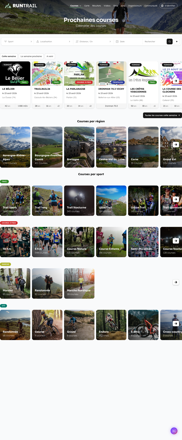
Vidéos (107, 5)
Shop (115, 5)
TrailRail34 (42, 88)
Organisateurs (135, 5)
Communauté (150, 5)
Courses (74, 5)
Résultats (96, 5)
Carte (86, 5)
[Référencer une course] (177, 41)
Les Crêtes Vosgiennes (138, 90)
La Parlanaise (75, 88)
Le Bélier (8, 88)
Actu (123, 5)
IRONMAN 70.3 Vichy (111, 88)
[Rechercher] (170, 41)
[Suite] (176, 81)
